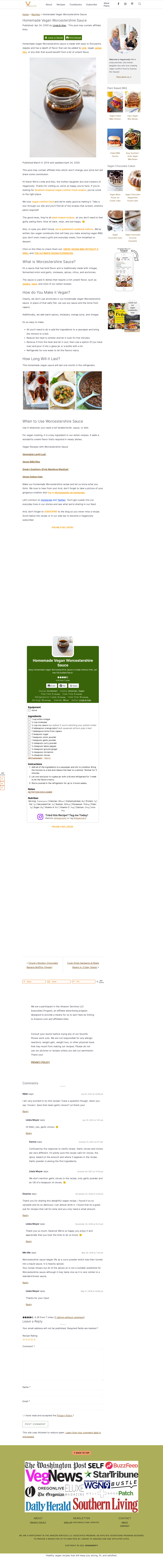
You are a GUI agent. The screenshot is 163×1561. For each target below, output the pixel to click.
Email (26, 1401)
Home (26, 14)
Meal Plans (107, 4)
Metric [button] (47, 758)
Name (27, 1387)
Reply (26, 1111)
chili (84, 48)
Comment (29, 1346)
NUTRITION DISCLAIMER (40, 792)
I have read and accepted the (49, 1415)
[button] (58, 677)
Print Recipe (75, 37)
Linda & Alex (85, 700)
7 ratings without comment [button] (69, 1317)
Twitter (62, 500)
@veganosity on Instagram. (70, 492)
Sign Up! (68, 1522)
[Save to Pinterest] (2, 788)
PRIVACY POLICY (40, 1062)
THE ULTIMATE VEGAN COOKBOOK (53, 253)
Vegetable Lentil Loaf (34, 454)
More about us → (123, 77)
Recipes (61, 4)
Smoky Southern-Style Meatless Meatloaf (46, 469)
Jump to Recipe (55, 37)
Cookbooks (76, 4)
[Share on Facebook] (2, 779)
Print (53, 685)
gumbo (26, 284)
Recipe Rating (30, 1335)
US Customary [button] (35, 758)
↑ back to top (81, 1453)
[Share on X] (2, 783)
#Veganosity (80, 818)
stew (34, 284)
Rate (74, 685)
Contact (125, 1526)
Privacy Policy (65, 1415)
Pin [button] (64, 685)
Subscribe (91, 4)
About (49, 4)
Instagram (46, 500)
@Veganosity (60, 818)
